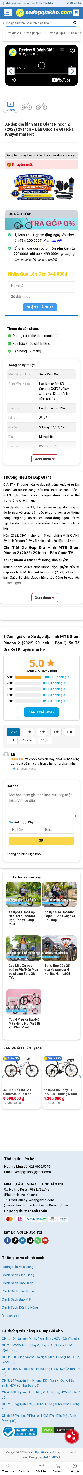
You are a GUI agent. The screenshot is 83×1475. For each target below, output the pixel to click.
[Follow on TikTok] (15, 1240)
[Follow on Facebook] (7, 1240)
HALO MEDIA (52, 1457)
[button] (8, 12)
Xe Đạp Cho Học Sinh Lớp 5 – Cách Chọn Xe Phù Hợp (60, 916)
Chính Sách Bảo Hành (17, 1283)
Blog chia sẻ (10, 1316)
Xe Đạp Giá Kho (41, 1452)
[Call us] (37, 1240)
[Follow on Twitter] (22, 1240)
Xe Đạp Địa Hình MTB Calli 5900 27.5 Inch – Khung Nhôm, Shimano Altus (20, 1092)
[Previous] (11, 71)
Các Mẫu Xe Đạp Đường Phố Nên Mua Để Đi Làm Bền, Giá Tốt (23, 972)
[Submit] (75, 23)
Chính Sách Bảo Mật (16, 1299)
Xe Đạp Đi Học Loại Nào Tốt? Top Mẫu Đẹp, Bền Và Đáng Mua (22, 918)
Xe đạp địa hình (36, 33)
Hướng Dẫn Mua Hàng (17, 1267)
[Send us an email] (30, 1240)
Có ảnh (45, 740)
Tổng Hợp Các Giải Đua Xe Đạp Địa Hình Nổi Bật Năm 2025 (58, 969)
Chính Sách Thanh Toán (19, 1291)
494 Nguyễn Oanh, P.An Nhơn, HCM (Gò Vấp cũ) (40, 1339)
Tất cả (13, 732)
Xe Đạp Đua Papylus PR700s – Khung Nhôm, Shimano (61, 1092)
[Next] (72, 71)
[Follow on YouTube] (45, 1240)
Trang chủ (15, 33)
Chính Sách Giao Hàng (18, 1275)
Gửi (41, 840)
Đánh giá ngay (41, 712)
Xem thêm (43, 459)
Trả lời (15, 769)
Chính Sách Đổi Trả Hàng (20, 1308)
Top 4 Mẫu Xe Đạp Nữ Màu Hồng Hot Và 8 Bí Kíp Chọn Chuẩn (24, 1023)
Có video (28, 740)
